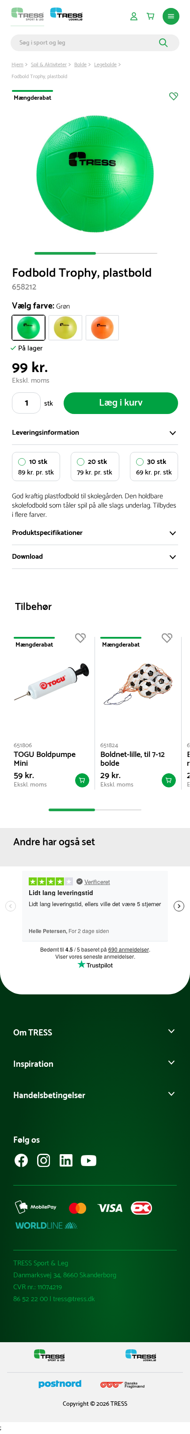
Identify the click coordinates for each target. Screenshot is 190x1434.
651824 (109, 745)
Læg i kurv (121, 403)
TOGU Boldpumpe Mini (45, 759)
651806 (23, 745)
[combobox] (87, 43)
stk (48, 404)
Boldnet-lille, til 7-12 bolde (132, 759)
